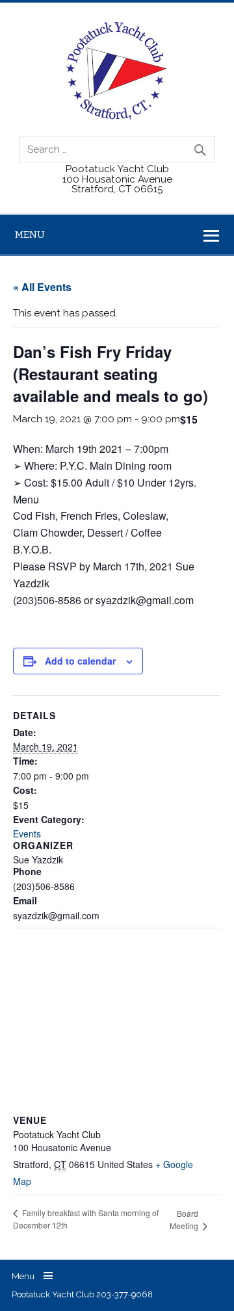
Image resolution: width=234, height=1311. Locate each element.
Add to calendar (80, 660)
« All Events (42, 286)
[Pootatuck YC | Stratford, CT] (116, 116)
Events (27, 833)
